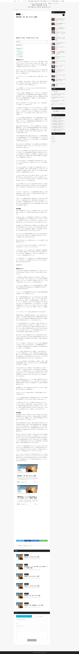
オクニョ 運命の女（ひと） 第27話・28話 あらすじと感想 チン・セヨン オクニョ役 (60, 70)
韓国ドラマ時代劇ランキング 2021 (31, 1)
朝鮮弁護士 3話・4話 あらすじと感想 (31, 576)
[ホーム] (15, 1)
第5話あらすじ (19, 51)
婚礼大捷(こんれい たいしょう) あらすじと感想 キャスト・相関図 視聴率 (60, 33)
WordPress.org (53, 141)
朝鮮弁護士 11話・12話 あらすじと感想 (32, 595)
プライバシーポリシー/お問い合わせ (50, 1)
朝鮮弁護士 (17, 9)
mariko (21, 545)
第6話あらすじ (19, 54)
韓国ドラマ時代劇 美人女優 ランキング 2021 (44, 1)
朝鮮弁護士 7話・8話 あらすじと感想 (31, 556)
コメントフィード (54, 139)
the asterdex (59, 130)
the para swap (59, 121)
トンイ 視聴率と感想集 (55, 91)
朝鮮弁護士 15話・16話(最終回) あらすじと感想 (33, 605)
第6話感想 (20, 56)
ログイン (53, 136)
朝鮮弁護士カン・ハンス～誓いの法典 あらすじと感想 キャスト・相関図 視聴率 (35, 567)
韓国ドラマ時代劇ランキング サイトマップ (56, 1)
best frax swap (59, 124)
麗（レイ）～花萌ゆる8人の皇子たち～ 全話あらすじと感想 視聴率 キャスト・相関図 (60, 52)
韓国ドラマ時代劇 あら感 (39, 5)
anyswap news (60, 127)
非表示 (21, 48)
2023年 (26, 564)
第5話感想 (20, 52)
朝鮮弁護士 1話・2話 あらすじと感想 (31, 585)
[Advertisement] (32, 29)
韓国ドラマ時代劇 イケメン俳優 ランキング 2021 (38, 1)
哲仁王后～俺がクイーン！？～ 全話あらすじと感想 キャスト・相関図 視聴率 (60, 38)
